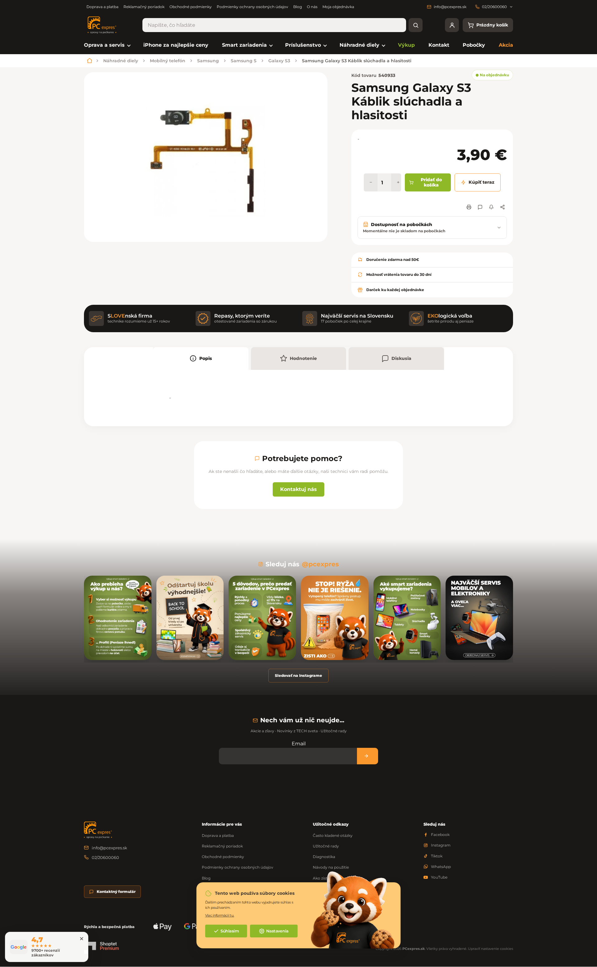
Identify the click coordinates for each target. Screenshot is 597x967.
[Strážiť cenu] (491, 207)
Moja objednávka (338, 6)
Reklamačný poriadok (143, 6)
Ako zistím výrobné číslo (335, 878)
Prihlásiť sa (367, 756)
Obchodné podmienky (190, 6)
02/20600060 (105, 857)
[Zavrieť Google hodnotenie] (81, 939)
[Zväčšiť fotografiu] (205, 157)
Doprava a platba (102, 6)
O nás (312, 6)
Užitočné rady (326, 846)
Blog (297, 6)
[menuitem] (107, 45)
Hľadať (416, 25)
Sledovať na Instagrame (298, 675)
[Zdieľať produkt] (502, 207)
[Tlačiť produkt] (469, 207)
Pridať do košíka (431, 182)
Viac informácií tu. (219, 915)
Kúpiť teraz (481, 182)
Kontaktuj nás (298, 489)
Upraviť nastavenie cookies (490, 948)
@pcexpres (320, 564)
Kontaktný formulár (116, 891)
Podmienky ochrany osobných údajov (252, 6)
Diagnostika (324, 856)
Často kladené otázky (333, 835)
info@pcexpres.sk (109, 847)
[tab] (200, 358)
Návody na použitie (331, 867)
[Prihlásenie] (452, 25)
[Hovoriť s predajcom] (480, 207)
